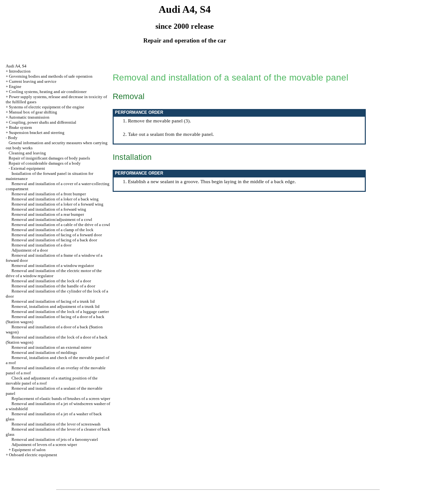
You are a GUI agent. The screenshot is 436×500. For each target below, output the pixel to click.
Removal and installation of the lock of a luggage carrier (60, 311)
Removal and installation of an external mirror (51, 347)
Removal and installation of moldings (44, 352)
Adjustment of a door (29, 250)
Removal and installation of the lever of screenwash (56, 424)
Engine (15, 86)
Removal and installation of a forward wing (48, 209)
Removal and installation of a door (41, 245)
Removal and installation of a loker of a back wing (55, 199)
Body (13, 137)
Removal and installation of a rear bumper (47, 214)
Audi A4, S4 (16, 66)
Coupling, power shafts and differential (42, 122)
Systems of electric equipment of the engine (46, 107)
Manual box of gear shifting (33, 112)
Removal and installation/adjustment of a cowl (51, 219)
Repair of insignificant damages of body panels (49, 158)
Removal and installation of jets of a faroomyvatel (54, 439)
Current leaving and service (32, 81)
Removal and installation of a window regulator (52, 265)
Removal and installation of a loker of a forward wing (57, 204)
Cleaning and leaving (27, 153)
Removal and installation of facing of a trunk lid (53, 301)
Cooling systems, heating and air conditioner (47, 91)
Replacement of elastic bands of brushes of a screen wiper (60, 398)
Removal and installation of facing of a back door (54, 240)
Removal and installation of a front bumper (48, 193)
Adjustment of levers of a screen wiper (44, 444)
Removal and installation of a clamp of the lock (52, 229)
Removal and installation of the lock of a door (51, 280)
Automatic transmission (29, 117)
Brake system (20, 127)
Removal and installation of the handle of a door (53, 286)
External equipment (28, 168)
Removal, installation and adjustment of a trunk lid (55, 306)
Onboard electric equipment (33, 454)
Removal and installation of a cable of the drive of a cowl (60, 224)
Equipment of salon (29, 449)
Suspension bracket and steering (36, 132)
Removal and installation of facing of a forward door (56, 234)
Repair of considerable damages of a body (45, 163)
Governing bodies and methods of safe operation (51, 76)
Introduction (20, 71)
